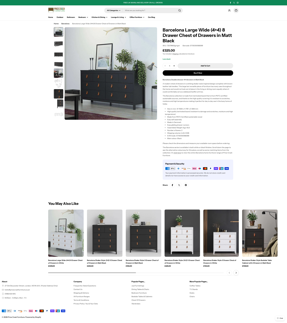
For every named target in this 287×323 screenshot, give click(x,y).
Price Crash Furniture (16, 317)
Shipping (175, 54)
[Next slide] (236, 272)
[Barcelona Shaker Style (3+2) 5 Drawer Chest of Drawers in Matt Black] (104, 233)
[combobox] (143, 10)
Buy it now (198, 73)
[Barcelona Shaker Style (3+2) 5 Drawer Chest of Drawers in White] (182, 233)
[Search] (179, 10)
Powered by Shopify (33, 317)
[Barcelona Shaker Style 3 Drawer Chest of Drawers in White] (221, 233)
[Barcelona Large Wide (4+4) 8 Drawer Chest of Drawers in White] (66, 233)
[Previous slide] (229, 272)
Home (56, 24)
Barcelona (65, 24)
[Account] (229, 10)
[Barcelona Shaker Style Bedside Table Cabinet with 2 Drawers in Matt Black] (260, 233)
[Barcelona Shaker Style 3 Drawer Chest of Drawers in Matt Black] (143, 233)
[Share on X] (179, 185)
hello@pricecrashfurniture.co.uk (17, 290)
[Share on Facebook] (172, 185)
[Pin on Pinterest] (186, 185)
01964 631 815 (10, 294)
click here (177, 153)
